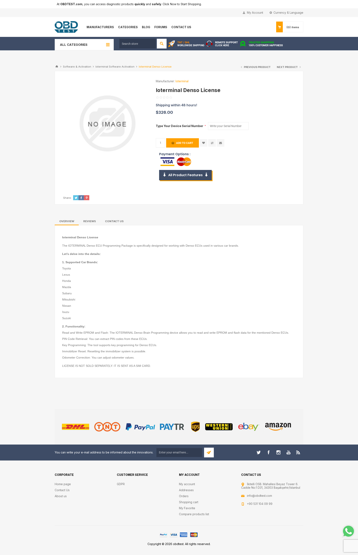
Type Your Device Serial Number (180, 126)
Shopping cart (188, 502)
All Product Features (185, 175)
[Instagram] (278, 452)
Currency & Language (288, 12)
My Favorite (187, 508)
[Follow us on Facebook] (268, 452)
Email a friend (220, 143)
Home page (63, 484)
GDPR (121, 484)
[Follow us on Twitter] (258, 452)
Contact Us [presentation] (114, 221)
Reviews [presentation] (89, 221)
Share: (67, 197)
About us (61, 496)
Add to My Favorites (203, 143)
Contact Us (62, 490)
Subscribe (209, 452)
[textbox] (137, 43)
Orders (184, 496)
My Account (255, 12)
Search (162, 43)
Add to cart (184, 142)
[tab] (67, 221)
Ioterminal (182, 81)
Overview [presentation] (66, 221)
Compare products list (194, 514)
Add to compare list (212, 143)
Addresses (186, 490)
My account (187, 484)
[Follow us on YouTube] (288, 452)
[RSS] (298, 452)
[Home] (57, 66)
